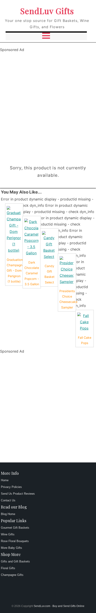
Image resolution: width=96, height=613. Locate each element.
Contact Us (8, 500)
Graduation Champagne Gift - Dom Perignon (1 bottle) (15, 270)
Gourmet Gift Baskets (15, 527)
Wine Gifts (8, 534)
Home (4, 480)
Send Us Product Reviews (18, 493)
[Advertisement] (48, 107)
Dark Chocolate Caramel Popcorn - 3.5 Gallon (31, 273)
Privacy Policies (11, 487)
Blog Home (8, 514)
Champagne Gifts (12, 575)
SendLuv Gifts (47, 10)
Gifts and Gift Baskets (15, 561)
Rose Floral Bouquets (15, 541)
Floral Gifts (8, 568)
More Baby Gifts (11, 547)
